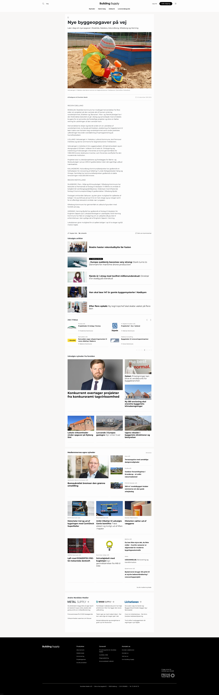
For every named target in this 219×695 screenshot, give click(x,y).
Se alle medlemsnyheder (144, 587)
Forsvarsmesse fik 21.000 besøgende (80, 614)
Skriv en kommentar (144, 233)
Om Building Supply (128, 659)
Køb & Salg (102, 9)
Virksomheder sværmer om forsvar (79, 618)
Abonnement (80, 650)
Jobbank (112, 9)
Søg (47, 3)
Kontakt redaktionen (128, 650)
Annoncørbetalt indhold (106, 661)
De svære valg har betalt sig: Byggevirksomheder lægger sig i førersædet (136, 608)
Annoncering (80, 656)
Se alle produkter (81, 662)
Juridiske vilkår (103, 655)
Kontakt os (125, 653)
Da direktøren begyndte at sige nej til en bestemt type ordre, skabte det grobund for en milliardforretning (80, 608)
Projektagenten (81, 659)
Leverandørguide (124, 9)
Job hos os (125, 656)
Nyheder (92, 9)
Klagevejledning (104, 658)
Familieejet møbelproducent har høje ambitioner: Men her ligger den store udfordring (109, 608)
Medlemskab (80, 653)
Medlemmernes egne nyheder (81, 452)
